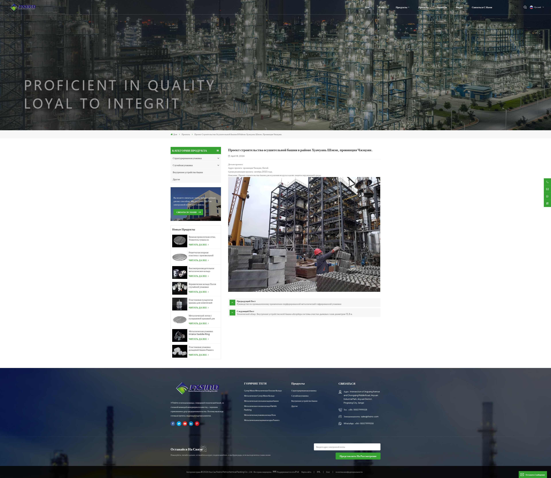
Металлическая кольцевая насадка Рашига (261, 420)
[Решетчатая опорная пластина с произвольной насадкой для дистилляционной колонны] (179, 256)
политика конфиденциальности (349, 472)
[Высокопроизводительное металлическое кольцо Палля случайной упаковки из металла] (179, 272)
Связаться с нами (482, 7)
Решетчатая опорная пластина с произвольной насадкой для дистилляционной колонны (202, 254)
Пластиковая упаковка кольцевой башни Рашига (201, 348)
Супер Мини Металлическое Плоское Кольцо (263, 390)
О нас (381, 7)
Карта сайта (306, 472)
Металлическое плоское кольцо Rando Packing (260, 408)
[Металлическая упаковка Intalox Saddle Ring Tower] (179, 335)
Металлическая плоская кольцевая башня (261, 401)
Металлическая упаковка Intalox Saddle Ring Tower (201, 333)
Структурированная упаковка (187, 158)
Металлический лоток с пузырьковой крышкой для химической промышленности (202, 317)
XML (319, 472)
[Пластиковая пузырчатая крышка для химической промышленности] (179, 304)
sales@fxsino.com (370, 416)
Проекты (423, 7)
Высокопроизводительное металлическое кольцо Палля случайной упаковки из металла (202, 270)
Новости (442, 7)
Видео (459, 7)
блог (328, 472)
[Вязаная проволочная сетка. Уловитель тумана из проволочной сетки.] (179, 241)
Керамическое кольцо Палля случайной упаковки (202, 285)
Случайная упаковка (183, 165)
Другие (176, 179)
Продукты (402, 7)
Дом (367, 7)
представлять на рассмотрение (358, 456)
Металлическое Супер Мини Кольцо (259, 395)
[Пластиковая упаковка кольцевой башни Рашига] (179, 351)
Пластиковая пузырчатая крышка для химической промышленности (201, 301)
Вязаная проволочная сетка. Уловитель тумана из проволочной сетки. (202, 238)
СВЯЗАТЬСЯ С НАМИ (186, 212)
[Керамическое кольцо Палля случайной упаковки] (179, 288)
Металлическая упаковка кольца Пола (260, 415)
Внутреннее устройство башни (188, 172)
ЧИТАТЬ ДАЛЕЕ (198, 244)
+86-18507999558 (357, 409)
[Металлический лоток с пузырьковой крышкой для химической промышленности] (179, 319)
